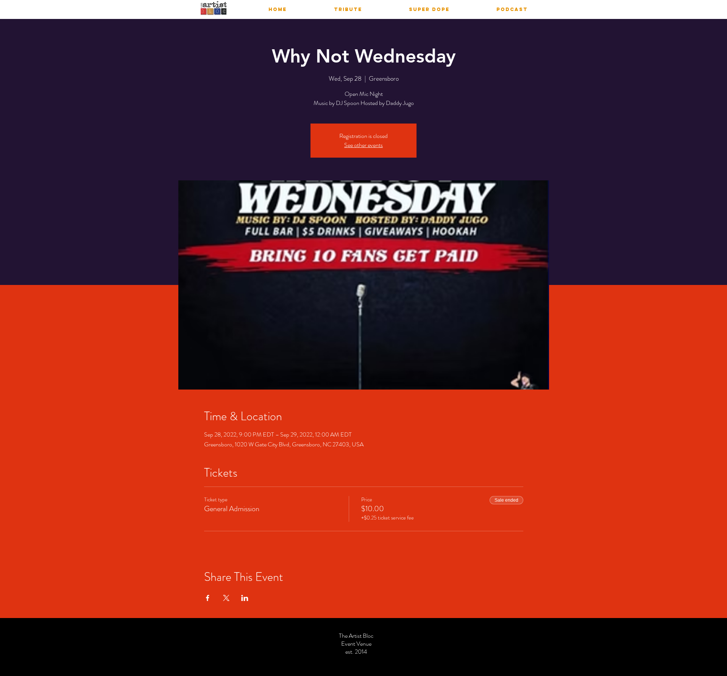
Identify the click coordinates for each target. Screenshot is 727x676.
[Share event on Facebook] (207, 598)
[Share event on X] (226, 598)
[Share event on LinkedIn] (244, 598)
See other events (363, 145)
